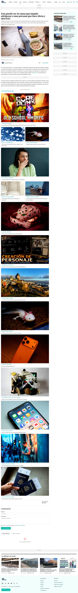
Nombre (3, 511)
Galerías (15, 2)
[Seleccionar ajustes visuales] (74, 2)
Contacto (56, 580)
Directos (42, 582)
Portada (10, 2)
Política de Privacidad (58, 584)
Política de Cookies (58, 586)
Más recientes (6, 533)
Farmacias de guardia (44, 588)
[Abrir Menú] (77, 2)
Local (71, 21)
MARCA (35, 72)
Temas (41, 586)
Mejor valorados (16, 533)
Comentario (4, 516)
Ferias (63, 2)
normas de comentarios (20, 525)
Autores (42, 584)
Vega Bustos (29, 572)
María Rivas (10, 572)
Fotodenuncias (43, 590)
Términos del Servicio (58, 582)
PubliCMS (18, 586)
